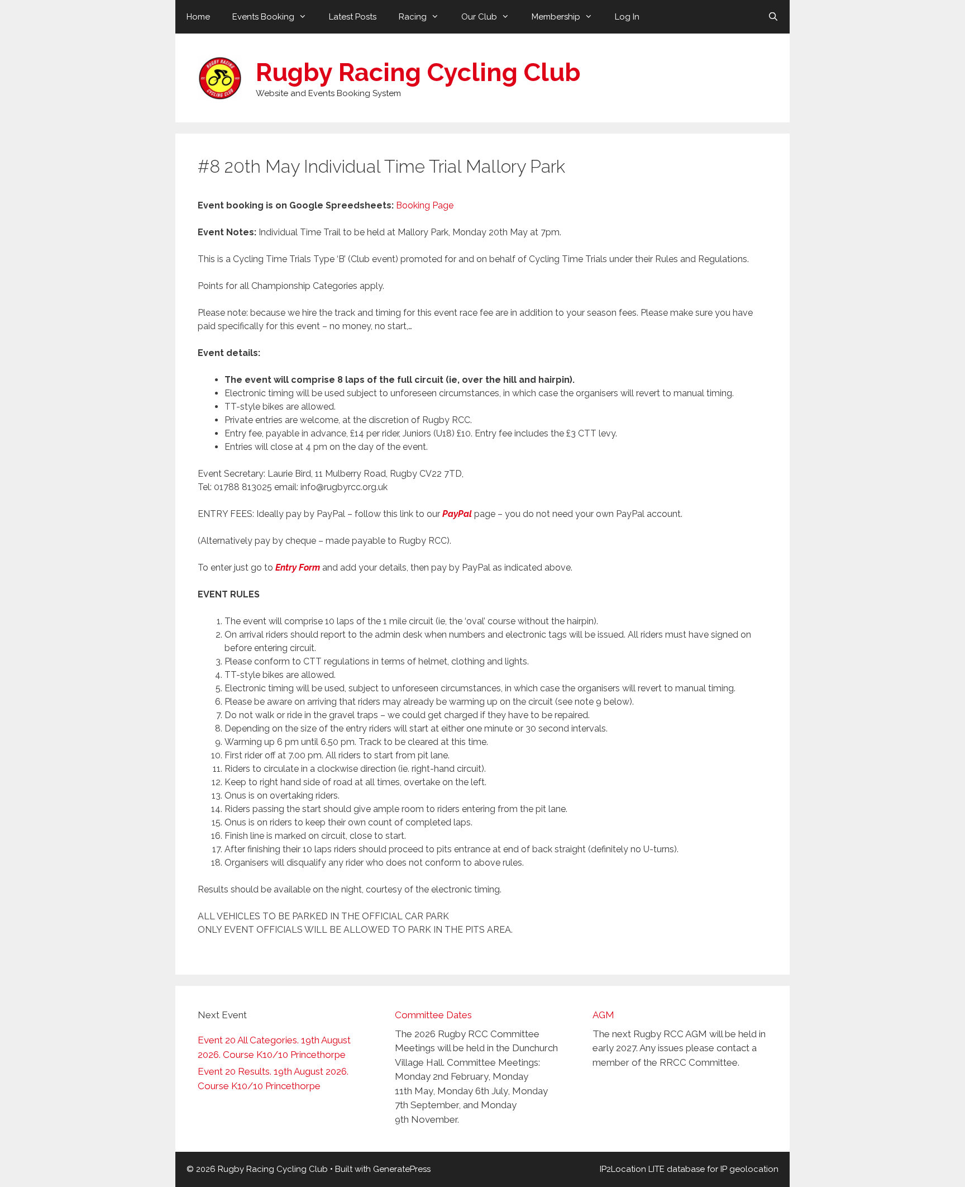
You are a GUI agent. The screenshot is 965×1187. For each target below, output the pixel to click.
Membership (556, 17)
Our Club (479, 17)
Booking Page (424, 205)
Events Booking (263, 17)
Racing (413, 17)
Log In (627, 17)
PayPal (457, 514)
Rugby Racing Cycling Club (418, 72)
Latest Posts (352, 17)
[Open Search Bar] (773, 17)
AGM (603, 1014)
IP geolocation (749, 1169)
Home (198, 17)
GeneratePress (402, 1169)
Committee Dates (433, 1014)
